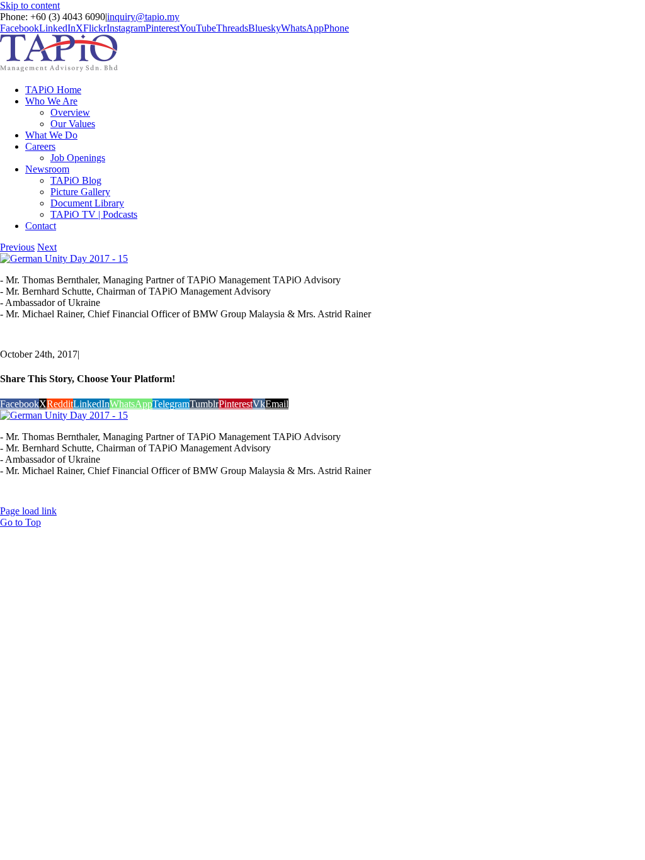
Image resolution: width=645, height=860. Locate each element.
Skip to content (30, 5)
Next (47, 247)
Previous (17, 247)
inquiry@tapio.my (143, 16)
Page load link (28, 511)
